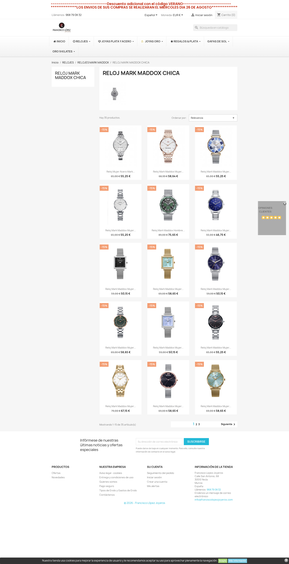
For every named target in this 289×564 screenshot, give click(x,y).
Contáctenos (107, 494)
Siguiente (228, 424)
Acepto (222, 560)
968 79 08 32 (74, 15)
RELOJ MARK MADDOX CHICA (70, 75)
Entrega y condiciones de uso (116, 477)
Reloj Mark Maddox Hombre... (168, 230)
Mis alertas (153, 486)
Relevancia (213, 118)
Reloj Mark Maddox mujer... (168, 171)
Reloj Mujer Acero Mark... (121, 171)
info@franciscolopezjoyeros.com (214, 499)
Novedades (58, 477)
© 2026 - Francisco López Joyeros (144, 503)
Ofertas (56, 473)
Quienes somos (108, 481)
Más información (237, 560)
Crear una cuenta (157, 481)
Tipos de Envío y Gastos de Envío (118, 490)
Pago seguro (106, 486)
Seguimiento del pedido (160, 473)
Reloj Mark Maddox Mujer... (216, 171)
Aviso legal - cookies (110, 473)
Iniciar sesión (154, 477)
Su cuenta (155, 467)
